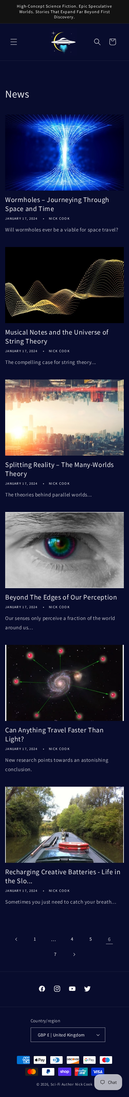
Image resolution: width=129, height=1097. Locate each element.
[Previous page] (16, 939)
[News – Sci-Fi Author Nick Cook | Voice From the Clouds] (63, 42)
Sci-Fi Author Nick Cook (72, 1084)
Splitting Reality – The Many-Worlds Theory (59, 469)
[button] (13, 41)
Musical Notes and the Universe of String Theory (57, 337)
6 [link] (109, 939)
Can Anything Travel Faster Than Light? (54, 734)
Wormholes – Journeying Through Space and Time (57, 204)
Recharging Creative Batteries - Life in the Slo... (62, 876)
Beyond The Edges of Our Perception (61, 597)
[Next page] (74, 954)
